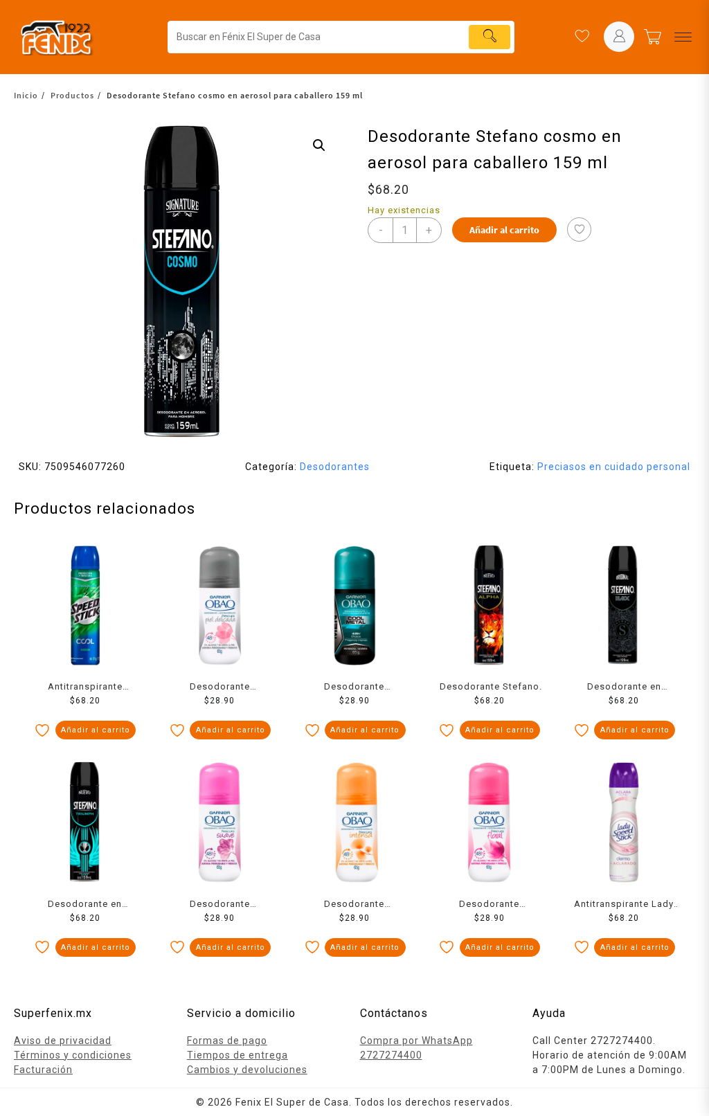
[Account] (619, 36)
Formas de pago (227, 1040)
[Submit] (489, 37)
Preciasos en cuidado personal (613, 466)
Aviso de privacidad (62, 1040)
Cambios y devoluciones (247, 1069)
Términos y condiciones (73, 1055)
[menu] (683, 37)
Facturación (43, 1069)
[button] (319, 145)
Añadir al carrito (504, 230)
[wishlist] (581, 36)
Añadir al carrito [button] (95, 730)
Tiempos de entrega (237, 1055)
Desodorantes (335, 466)
